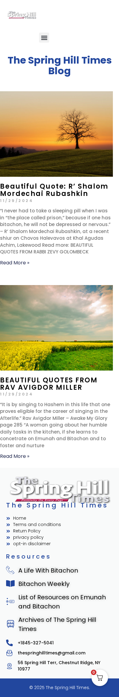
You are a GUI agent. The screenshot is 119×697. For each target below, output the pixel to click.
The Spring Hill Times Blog (60, 65)
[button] (44, 38)
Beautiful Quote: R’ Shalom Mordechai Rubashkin (54, 190)
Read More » (14, 262)
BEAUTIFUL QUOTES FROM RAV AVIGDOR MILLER (49, 383)
